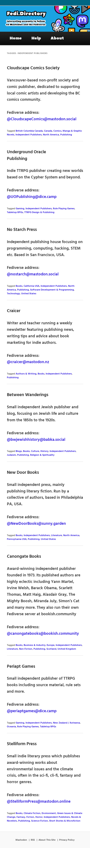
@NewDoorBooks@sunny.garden (36, 524)
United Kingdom (67, 649)
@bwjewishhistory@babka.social (36, 440)
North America (51, 135)
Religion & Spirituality (42, 455)
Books (19, 286)
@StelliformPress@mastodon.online (39, 801)
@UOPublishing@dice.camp (32, 197)
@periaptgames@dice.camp (32, 711)
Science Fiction (39, 821)
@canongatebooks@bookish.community (43, 634)
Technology (13, 294)
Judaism (11, 455)
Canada (48, 131)
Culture (35, 451)
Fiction (30, 817)
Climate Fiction (32, 813)
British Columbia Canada (29, 131)
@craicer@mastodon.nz (28, 362)
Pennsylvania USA (17, 539)
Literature (56, 535)
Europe (50, 645)
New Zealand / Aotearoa (66, 723)
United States (28, 294)
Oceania (11, 727)
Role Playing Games (64, 209)
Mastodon (21, 840)
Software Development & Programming (52, 290)
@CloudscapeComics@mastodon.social (41, 119)
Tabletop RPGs (15, 212)
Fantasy (21, 817)
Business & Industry (34, 645)
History (44, 451)
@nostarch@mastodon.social (33, 274)
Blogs (19, 451)
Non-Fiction (25, 649)
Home (16, 38)
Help (36, 38)
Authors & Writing (26, 374)
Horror (38, 817)
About (57, 38)
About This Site (47, 840)
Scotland (51, 649)
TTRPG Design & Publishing (39, 212)
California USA (31, 286)
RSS (33, 840)
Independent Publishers (28, 135)
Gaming (20, 209)
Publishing (66, 135)
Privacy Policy (67, 840)
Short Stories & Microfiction (64, 821)
